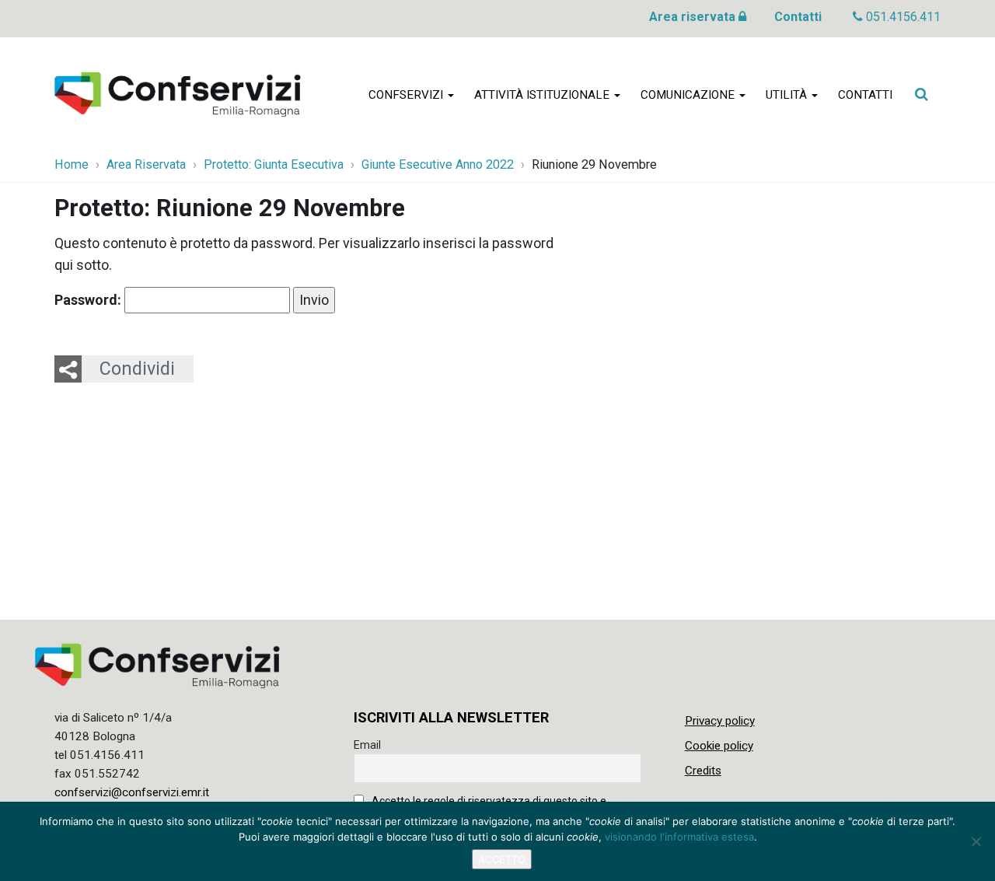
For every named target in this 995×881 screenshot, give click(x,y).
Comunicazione (689, 95)
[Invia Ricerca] (921, 94)
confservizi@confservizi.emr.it (131, 792)
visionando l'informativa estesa (679, 836)
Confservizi (407, 95)
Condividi (137, 368)
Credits (703, 771)
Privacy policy (720, 721)
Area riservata (693, 16)
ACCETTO (501, 859)
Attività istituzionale (543, 95)
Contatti (798, 16)
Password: (89, 300)
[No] (975, 841)
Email (367, 745)
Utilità (788, 95)
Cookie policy (719, 746)
